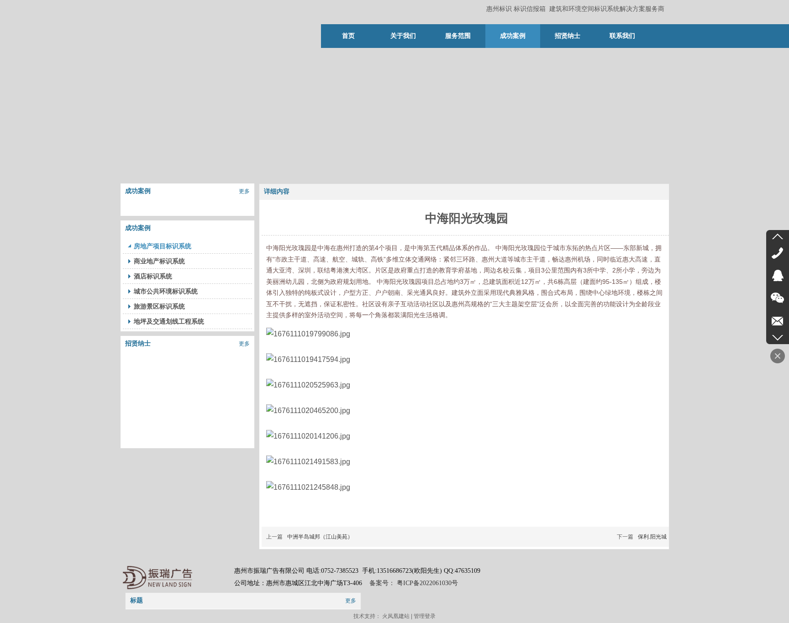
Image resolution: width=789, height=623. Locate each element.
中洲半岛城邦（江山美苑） (320, 537)
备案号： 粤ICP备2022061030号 (413, 583)
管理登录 (425, 616)
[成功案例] (187, 205)
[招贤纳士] (187, 358)
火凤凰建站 (396, 616)
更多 (244, 191)
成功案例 (138, 191)
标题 (136, 600)
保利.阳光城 (652, 537)
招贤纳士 (138, 343)
